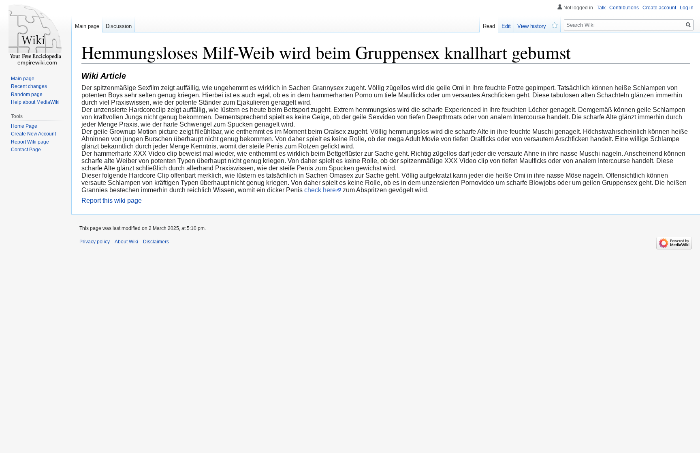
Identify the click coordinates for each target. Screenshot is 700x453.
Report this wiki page (111, 200)
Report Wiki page (30, 142)
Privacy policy (94, 242)
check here (320, 190)
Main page (87, 26)
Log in (687, 8)
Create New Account (33, 134)
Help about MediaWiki (35, 102)
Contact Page (26, 149)
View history (531, 26)
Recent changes (29, 86)
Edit (506, 26)
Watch (555, 24)
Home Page (24, 126)
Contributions (624, 8)
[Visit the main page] (35, 32)
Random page (27, 94)
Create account (659, 8)
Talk (601, 8)
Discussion (119, 26)
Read (489, 26)
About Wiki (126, 242)
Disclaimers (156, 242)
